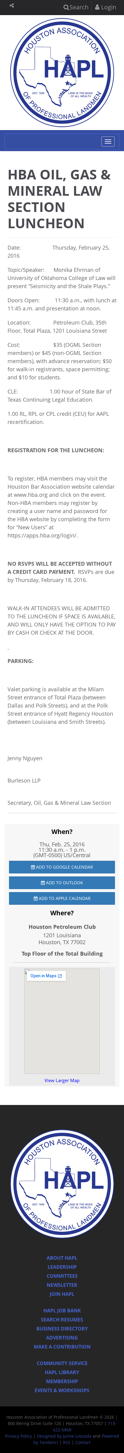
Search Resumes (62, 1319)
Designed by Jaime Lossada (64, 1436)
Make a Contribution (62, 1346)
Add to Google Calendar (64, 867)
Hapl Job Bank (62, 1310)
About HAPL (62, 1258)
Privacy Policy (18, 1436)
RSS (66, 1442)
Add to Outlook (64, 882)
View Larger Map (62, 1080)
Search (78, 7)
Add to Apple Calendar (64, 898)
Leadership (62, 1267)
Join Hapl (62, 1294)
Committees (62, 1276)
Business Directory (62, 1328)
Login (108, 7)
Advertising (62, 1337)
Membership (62, 1381)
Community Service (62, 1363)
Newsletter (62, 1285)
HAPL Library (62, 1372)
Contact (83, 1442)
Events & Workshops (62, 1390)
